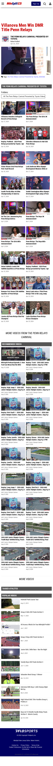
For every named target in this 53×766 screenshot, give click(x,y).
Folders (4, 92)
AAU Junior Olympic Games (34, 367)
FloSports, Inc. (32, 735)
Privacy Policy (25, 745)
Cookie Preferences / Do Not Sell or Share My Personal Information (25, 748)
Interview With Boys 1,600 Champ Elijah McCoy (34, 688)
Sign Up (36, 4)
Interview (42, 77)
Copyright (24, 735)
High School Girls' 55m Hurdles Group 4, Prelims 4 (34, 700)
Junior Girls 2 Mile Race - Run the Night (34, 650)
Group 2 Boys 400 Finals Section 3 (32, 637)
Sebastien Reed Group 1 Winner (31, 675)
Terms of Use (35, 745)
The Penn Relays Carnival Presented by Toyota (29, 37)
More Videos (26, 579)
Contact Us (15, 745)
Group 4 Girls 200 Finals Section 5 (32, 612)
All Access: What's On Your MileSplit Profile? (35, 625)
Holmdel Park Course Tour (29, 600)
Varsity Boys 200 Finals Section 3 (32, 662)
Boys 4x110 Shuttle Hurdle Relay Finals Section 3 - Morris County (34, 713)
